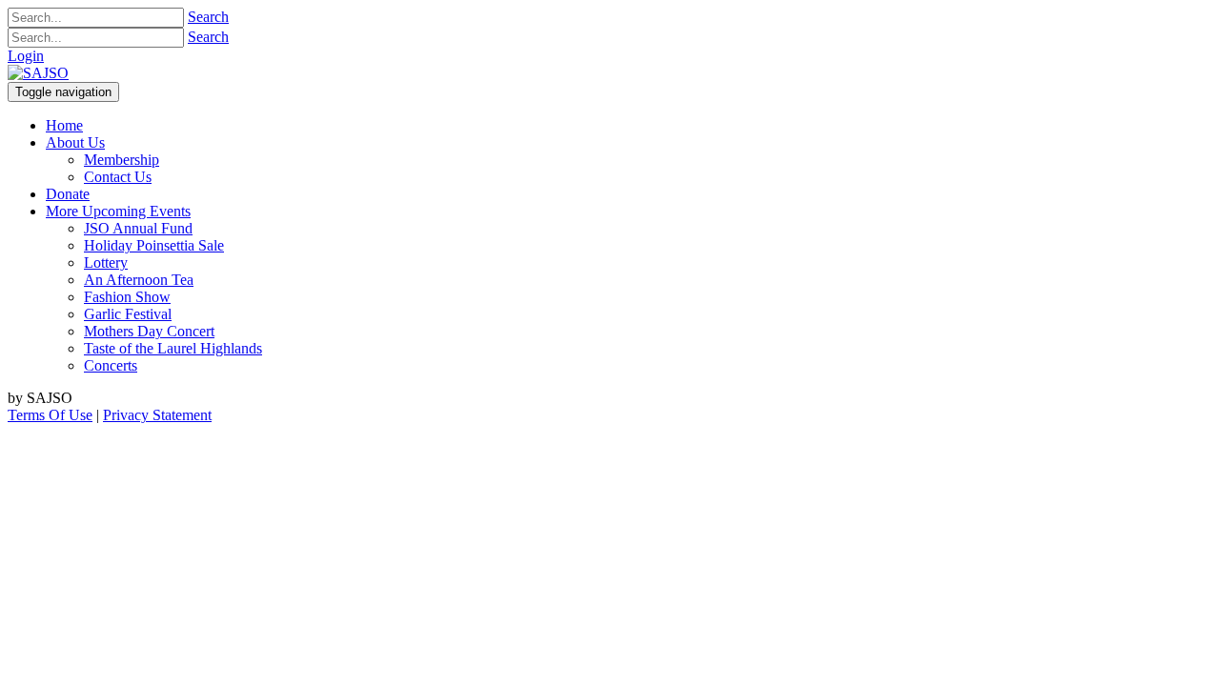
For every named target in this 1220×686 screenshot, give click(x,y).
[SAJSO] (38, 73)
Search (208, 17)
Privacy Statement (157, 415)
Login (26, 56)
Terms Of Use (50, 415)
